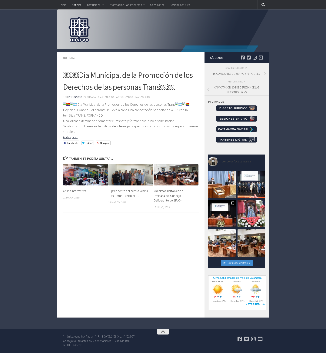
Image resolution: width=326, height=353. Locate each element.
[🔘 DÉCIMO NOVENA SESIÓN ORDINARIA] (222, 243)
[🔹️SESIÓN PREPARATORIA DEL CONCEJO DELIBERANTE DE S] (222, 213)
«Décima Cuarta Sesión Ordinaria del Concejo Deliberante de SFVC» (168, 195)
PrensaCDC (75, 97)
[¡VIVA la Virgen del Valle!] (251, 213)
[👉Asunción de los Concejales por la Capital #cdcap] (251, 184)
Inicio (63, 5)
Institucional (94, 5)
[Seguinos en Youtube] (260, 57)
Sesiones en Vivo (180, 5)
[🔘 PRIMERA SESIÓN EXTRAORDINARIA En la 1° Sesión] (222, 184)
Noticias (76, 5)
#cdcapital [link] (70, 137)
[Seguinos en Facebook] (242, 57)
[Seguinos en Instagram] (254, 57)
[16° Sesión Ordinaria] (251, 243)
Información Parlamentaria (125, 5)
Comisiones (157, 5)
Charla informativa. (75, 191)
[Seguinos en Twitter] (248, 57)
